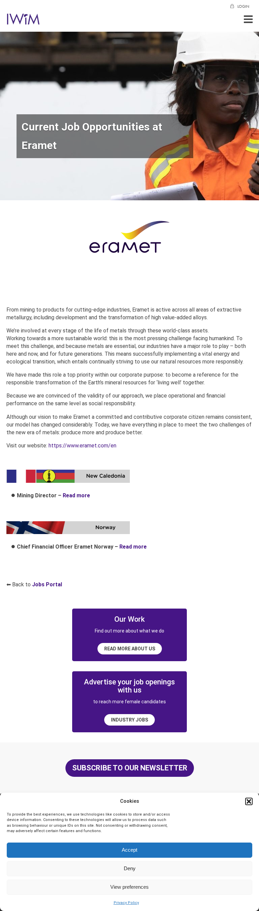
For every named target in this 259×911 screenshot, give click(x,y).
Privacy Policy (126, 903)
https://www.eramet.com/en (82, 445)
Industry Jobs (129, 720)
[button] (249, 801)
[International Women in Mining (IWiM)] (23, 21)
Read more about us (129, 648)
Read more (76, 495)
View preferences (129, 887)
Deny (130, 868)
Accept (129, 850)
